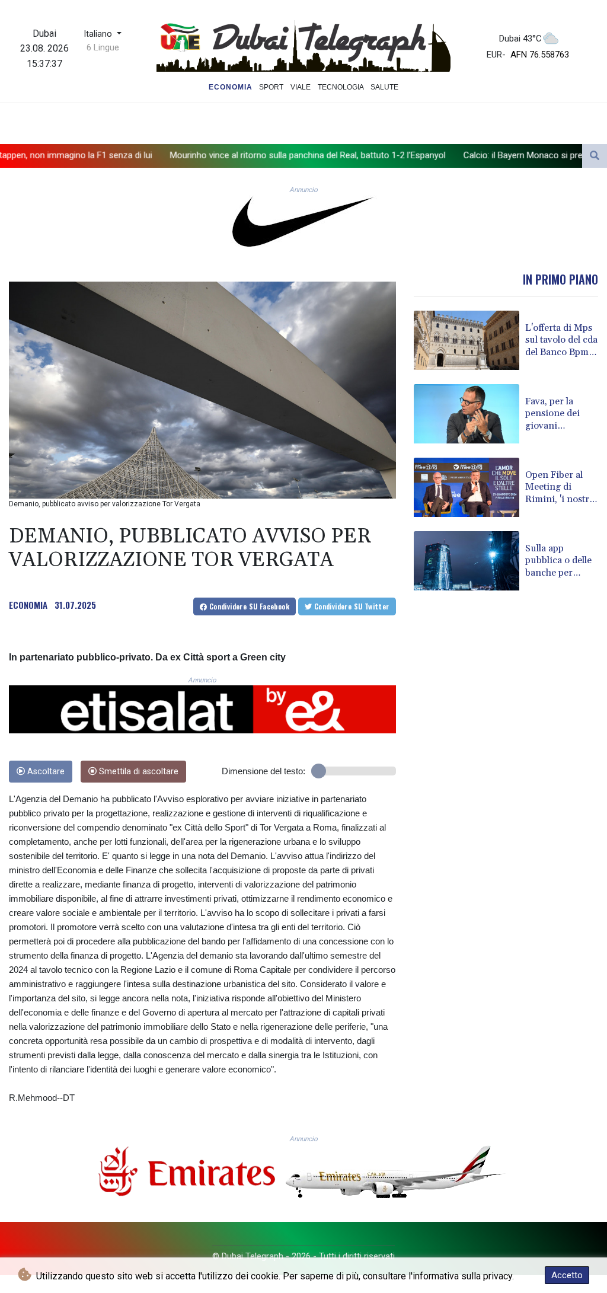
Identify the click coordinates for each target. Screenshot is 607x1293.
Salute (384, 87)
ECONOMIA (28, 604)
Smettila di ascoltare (137, 772)
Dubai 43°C (520, 38)
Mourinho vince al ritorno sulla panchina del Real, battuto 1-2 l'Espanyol (215, 154)
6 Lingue (103, 47)
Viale (300, 87)
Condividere (248, 606)
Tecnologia (341, 87)
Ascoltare (45, 772)
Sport (271, 87)
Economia (231, 87)
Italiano (99, 34)
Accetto (567, 1275)
